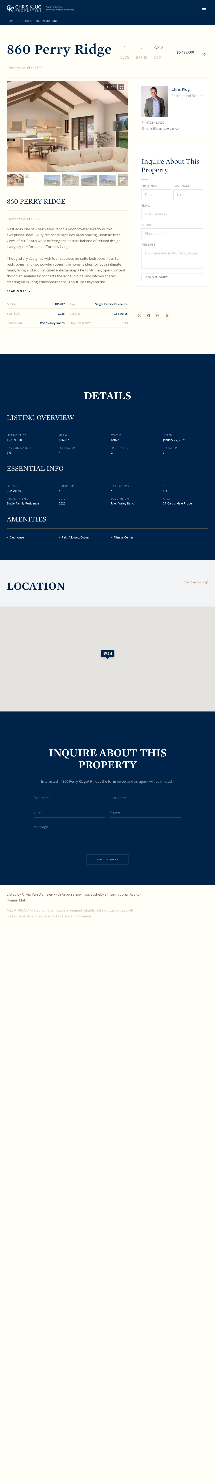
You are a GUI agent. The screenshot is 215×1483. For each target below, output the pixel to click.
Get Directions (194, 582)
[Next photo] (118, 126)
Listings (26, 21)
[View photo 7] (126, 180)
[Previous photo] (17, 126)
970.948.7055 (155, 122)
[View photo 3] (52, 180)
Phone (146, 225)
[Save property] (204, 54)
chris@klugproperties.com (163, 128)
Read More (17, 291)
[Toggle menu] (204, 8)
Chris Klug (181, 89)
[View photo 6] (107, 180)
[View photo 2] (33, 180)
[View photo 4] (70, 180)
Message (148, 244)
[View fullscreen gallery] (121, 87)
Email (145, 205)
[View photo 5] (89, 180)
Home (11, 21)
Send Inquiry (157, 277)
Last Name (182, 186)
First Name (150, 186)
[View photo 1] (15, 180)
